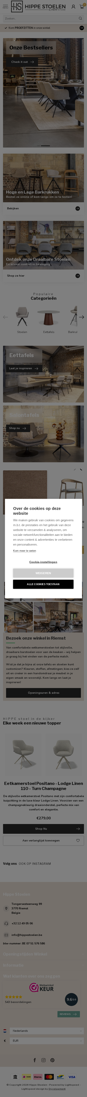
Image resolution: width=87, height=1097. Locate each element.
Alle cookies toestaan (43, 584)
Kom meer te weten (24, 550)
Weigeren (43, 573)
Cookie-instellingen (43, 561)
